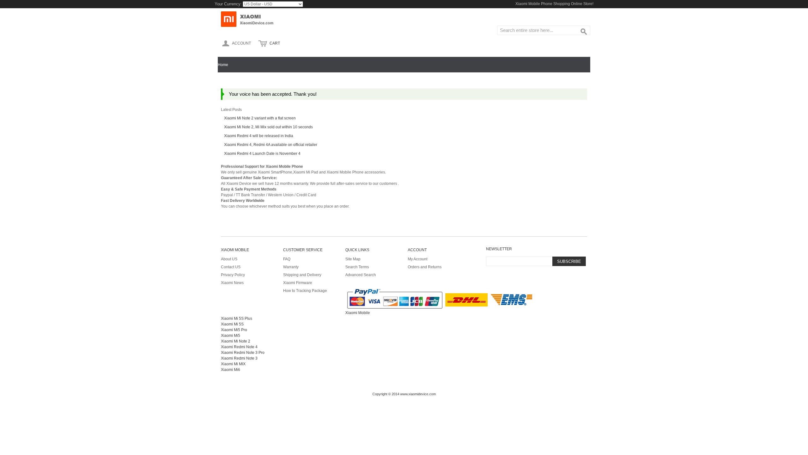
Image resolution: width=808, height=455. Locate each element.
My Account (417, 259)
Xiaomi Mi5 (230, 335)
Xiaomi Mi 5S (232, 324)
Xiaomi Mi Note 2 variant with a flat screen (260, 118)
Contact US (231, 267)
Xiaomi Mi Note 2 (235, 341)
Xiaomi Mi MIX (233, 364)
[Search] (584, 32)
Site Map (352, 259)
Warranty (291, 267)
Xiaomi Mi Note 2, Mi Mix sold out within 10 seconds (268, 127)
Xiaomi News (232, 283)
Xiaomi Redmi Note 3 (239, 358)
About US (229, 259)
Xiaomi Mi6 (230, 369)
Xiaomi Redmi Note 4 (239, 347)
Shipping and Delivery (302, 275)
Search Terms (357, 267)
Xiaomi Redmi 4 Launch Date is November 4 (262, 153)
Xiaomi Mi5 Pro (234, 330)
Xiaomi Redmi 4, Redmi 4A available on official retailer (270, 145)
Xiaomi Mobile (357, 313)
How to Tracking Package (305, 290)
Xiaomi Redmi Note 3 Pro (242, 352)
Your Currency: (228, 4)
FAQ (286, 259)
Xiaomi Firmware (297, 283)
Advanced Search (360, 275)
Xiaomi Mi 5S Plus (236, 318)
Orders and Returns (425, 267)
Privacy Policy (233, 275)
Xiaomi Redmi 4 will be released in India (258, 136)
